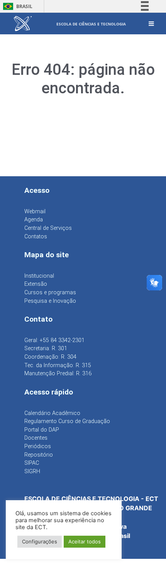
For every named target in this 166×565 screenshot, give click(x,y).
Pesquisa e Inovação (50, 301)
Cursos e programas (50, 292)
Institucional (39, 276)
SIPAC (31, 463)
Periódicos (37, 446)
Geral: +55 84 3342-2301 (54, 340)
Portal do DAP (41, 430)
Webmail (35, 211)
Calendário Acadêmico (52, 413)
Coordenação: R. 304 (50, 357)
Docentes (35, 438)
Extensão (35, 284)
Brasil (16, 6)
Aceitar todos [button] (84, 541)
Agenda (33, 219)
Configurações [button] (39, 541)
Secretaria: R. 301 (45, 348)
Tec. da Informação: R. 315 (57, 365)
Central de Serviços (48, 228)
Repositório (38, 455)
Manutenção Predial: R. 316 (57, 373)
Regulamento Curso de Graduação (67, 421)
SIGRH (32, 471)
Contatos (35, 236)
